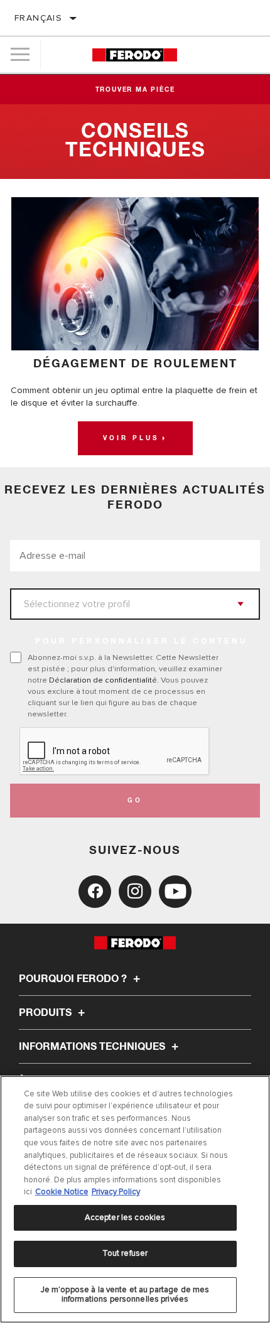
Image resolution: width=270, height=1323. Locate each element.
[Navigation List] (20, 54)
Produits (46, 1013)
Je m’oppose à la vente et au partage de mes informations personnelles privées (125, 1295)
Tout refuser (125, 1253)
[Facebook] (94, 891)
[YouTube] (175, 891)
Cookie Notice (62, 1192)
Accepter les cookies (125, 1217)
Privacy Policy (116, 1192)
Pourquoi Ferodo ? (74, 979)
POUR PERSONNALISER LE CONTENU (141, 641)
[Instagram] (135, 891)
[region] (135, 1199)
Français (38, 18)
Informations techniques (93, 1047)
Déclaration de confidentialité (103, 680)
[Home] (135, 55)
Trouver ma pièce (135, 90)
